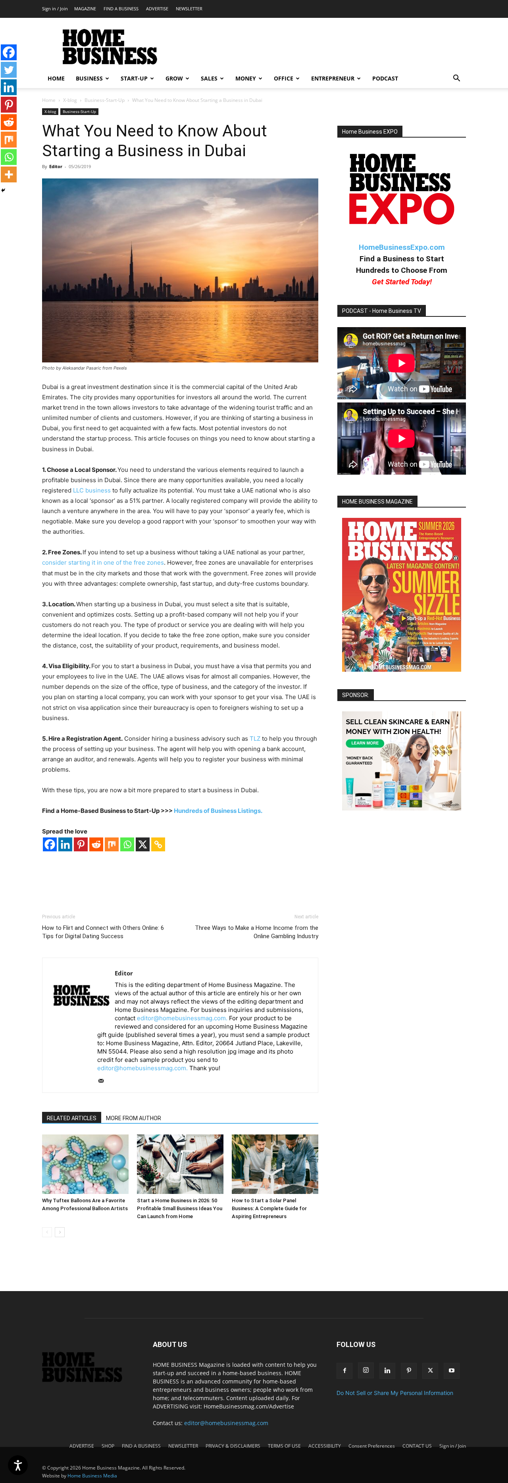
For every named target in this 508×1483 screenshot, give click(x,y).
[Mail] (103, 1081)
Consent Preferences (371, 1446)
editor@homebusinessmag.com (226, 1423)
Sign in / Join (55, 8)
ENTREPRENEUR (332, 78)
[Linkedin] (65, 844)
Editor (55, 166)
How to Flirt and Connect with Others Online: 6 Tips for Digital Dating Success (103, 932)
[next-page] (60, 1232)
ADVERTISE (157, 8)
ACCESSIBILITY (324, 1446)
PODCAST (385, 78)
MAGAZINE (85, 8)
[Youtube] (452, 1371)
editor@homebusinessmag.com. (182, 1018)
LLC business (92, 490)
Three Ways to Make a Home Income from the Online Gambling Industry (256, 932)
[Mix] (112, 844)
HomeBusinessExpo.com (402, 247)
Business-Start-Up (105, 100)
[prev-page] (47, 1232)
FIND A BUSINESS (121, 8)
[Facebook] (50, 844)
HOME (56, 78)
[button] (456, 79)
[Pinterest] (81, 844)
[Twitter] (9, 70)
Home (49, 100)
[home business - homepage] (88, 1380)
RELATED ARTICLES (71, 1118)
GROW (174, 78)
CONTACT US (417, 1446)
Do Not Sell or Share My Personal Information (395, 1392)
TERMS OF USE (284, 1446)
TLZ (255, 738)
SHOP (108, 1446)
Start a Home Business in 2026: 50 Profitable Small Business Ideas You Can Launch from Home (179, 1208)
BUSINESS (89, 78)
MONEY (245, 78)
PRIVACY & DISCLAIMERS (233, 1446)
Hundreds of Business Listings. (218, 810)
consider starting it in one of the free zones (103, 562)
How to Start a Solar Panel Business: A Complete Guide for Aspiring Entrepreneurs (269, 1208)
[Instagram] (366, 1370)
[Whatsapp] (127, 844)
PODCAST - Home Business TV (381, 311)
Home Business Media (92, 1475)
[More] (9, 174)
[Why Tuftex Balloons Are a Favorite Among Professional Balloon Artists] (85, 1164)
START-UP (134, 78)
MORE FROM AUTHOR (133, 1118)
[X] (143, 844)
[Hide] (3, 190)
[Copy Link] (158, 844)
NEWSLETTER (189, 8)
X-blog (70, 100)
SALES (209, 78)
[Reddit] (96, 844)
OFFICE (283, 78)
